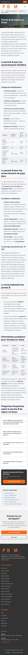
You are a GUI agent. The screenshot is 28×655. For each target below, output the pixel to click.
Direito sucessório (5, 591)
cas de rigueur (19, 241)
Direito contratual (5, 588)
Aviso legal (3, 625)
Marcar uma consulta (14, 481)
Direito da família (5, 570)
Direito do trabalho (5, 578)
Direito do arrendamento (7, 594)
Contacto (3, 620)
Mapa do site (4, 623)
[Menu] (25, 6)
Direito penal (4, 573)
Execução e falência (6, 586)
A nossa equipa (4, 618)
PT (24, 1)
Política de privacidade (17, 652)
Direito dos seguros (5, 599)
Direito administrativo (6, 601)
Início (2, 11)
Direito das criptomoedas (7, 583)
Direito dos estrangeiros (6, 596)
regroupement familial (10, 233)
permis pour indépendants (12, 226)
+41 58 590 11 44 (5, 1)
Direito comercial (5, 604)
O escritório (4, 615)
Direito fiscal (4, 568)
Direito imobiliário (5, 575)
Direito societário (5, 581)
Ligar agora (14, 537)
